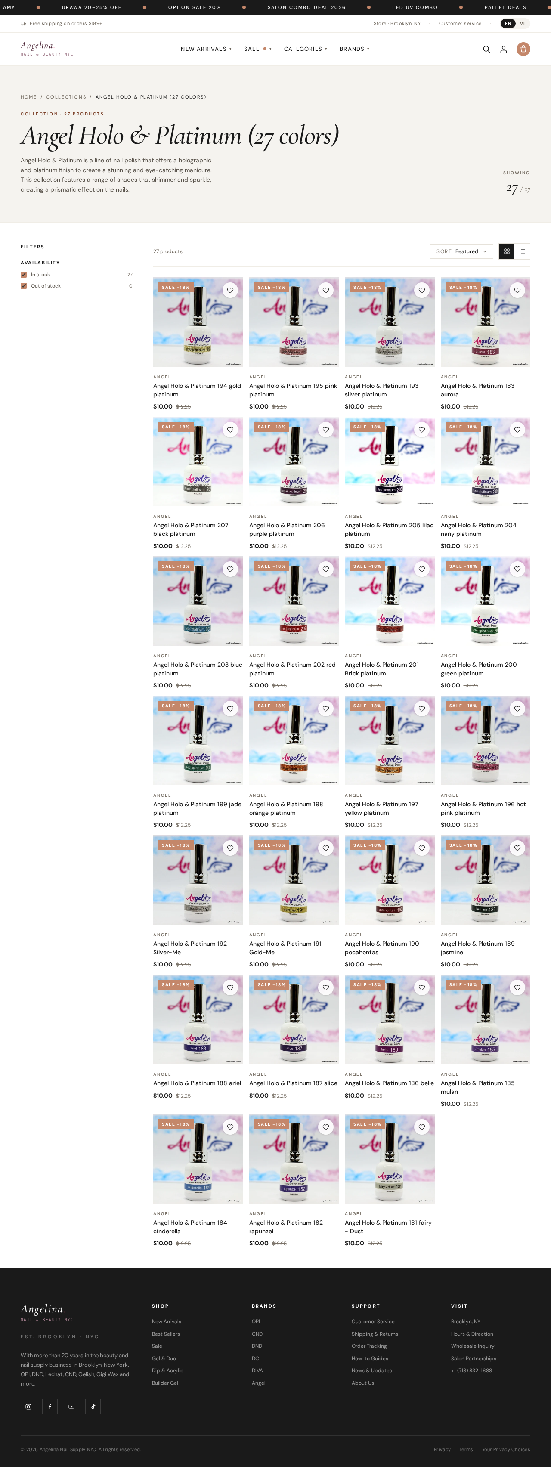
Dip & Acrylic (167, 1370)
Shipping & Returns (375, 1334)
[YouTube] (71, 1406)
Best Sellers (166, 1334)
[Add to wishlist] (230, 290)
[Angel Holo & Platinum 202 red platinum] (294, 601)
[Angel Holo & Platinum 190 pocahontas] (390, 880)
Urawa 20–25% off (44, 7)
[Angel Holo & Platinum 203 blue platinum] (198, 601)
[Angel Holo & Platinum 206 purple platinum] (294, 462)
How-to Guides (370, 1358)
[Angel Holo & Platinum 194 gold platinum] (198, 322)
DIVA (257, 1370)
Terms (466, 1449)
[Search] (486, 49)
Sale (258, 49)
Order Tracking (369, 1346)
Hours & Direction (472, 1334)
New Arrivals (206, 49)
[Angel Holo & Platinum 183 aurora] (486, 322)
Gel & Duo (164, 1358)
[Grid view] (506, 251)
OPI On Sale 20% (147, 7)
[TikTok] (93, 1406)
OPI (256, 1321)
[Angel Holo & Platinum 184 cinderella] (198, 1159)
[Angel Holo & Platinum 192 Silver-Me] (198, 880)
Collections (66, 97)
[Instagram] (28, 1406)
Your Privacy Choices (506, 1449)
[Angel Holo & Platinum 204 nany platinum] (486, 462)
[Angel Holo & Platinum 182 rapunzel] (294, 1159)
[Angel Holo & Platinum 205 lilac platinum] (390, 462)
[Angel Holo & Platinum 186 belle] (390, 1020)
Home (29, 97)
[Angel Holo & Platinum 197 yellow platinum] (390, 741)
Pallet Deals (458, 7)
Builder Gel (165, 1383)
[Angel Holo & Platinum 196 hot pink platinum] (486, 741)
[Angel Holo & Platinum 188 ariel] (198, 1020)
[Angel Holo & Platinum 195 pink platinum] (294, 322)
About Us (363, 1383)
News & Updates (372, 1370)
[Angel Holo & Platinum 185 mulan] (486, 1020)
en (508, 23)
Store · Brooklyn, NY (397, 23)
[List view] (522, 251)
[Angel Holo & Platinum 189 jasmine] (486, 880)
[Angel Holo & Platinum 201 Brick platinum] (390, 601)
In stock (82, 274)
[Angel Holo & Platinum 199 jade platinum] (198, 741)
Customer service (460, 23)
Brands (355, 49)
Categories (306, 49)
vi (522, 23)
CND (257, 1334)
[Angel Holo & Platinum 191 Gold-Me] (294, 880)
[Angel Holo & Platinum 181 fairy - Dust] (390, 1159)
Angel (259, 1383)
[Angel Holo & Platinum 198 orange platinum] (294, 741)
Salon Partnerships (473, 1358)
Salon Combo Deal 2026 (259, 7)
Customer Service (373, 1321)
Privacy (442, 1449)
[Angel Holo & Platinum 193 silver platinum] (390, 322)
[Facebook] (50, 1406)
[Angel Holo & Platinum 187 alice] (294, 1020)
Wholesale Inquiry (473, 1346)
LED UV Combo (368, 7)
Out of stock (82, 285)
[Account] (503, 49)
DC (255, 1358)
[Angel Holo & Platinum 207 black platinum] (198, 462)
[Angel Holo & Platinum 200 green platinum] (486, 601)
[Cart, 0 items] (523, 49)
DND (257, 1346)
